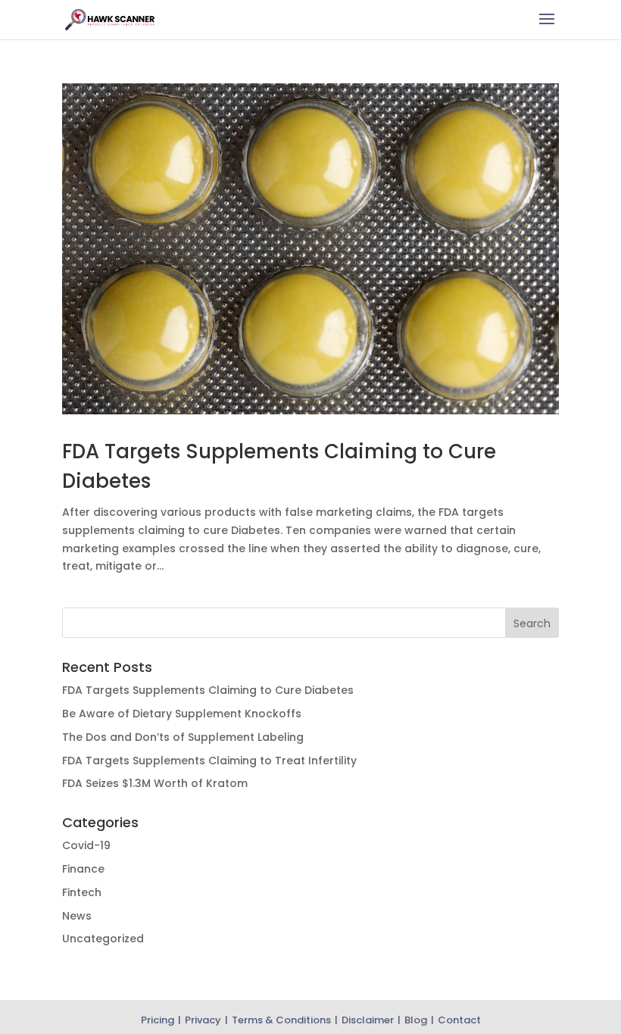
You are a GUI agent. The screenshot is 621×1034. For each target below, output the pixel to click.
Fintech (81, 892)
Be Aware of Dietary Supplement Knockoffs (181, 713)
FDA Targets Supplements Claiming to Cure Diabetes (208, 690)
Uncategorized (103, 938)
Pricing (157, 1020)
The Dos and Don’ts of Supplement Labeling (183, 737)
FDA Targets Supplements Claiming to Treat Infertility (209, 760)
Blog (415, 1020)
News (77, 915)
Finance (83, 868)
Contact (459, 1020)
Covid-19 (86, 845)
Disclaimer (368, 1020)
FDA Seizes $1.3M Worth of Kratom (155, 783)
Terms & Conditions (281, 1020)
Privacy (203, 1020)
